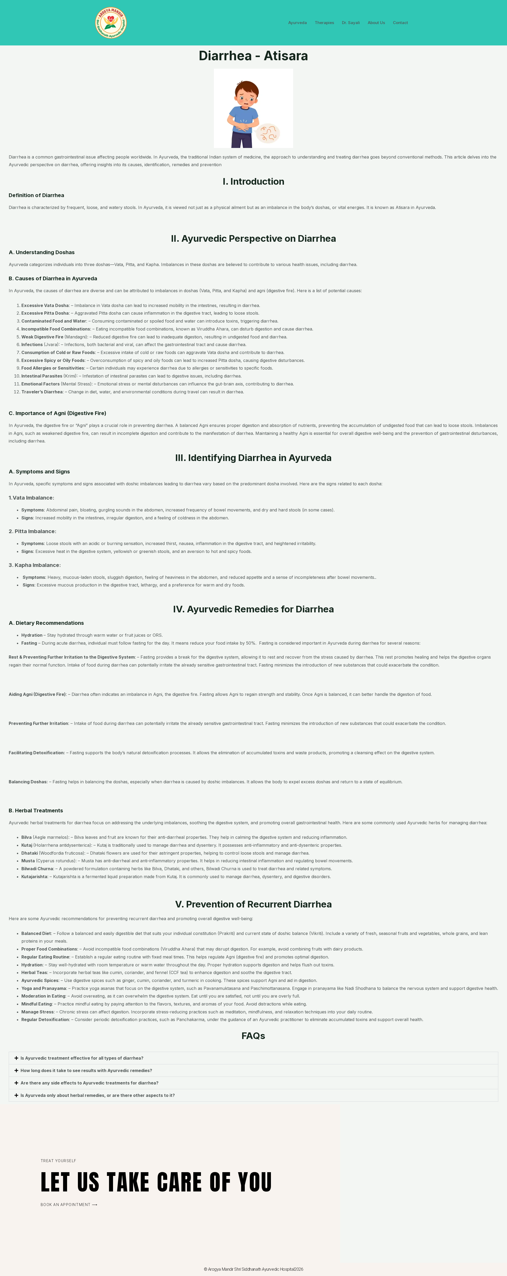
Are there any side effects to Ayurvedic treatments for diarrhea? (90, 1083)
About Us (376, 22)
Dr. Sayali (351, 22)
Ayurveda (297, 22)
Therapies (324, 22)
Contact (400, 22)
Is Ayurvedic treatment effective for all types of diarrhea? (82, 1058)
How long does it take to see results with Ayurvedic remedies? (87, 1070)
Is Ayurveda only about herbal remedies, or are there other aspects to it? (98, 1095)
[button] (253, 1058)
